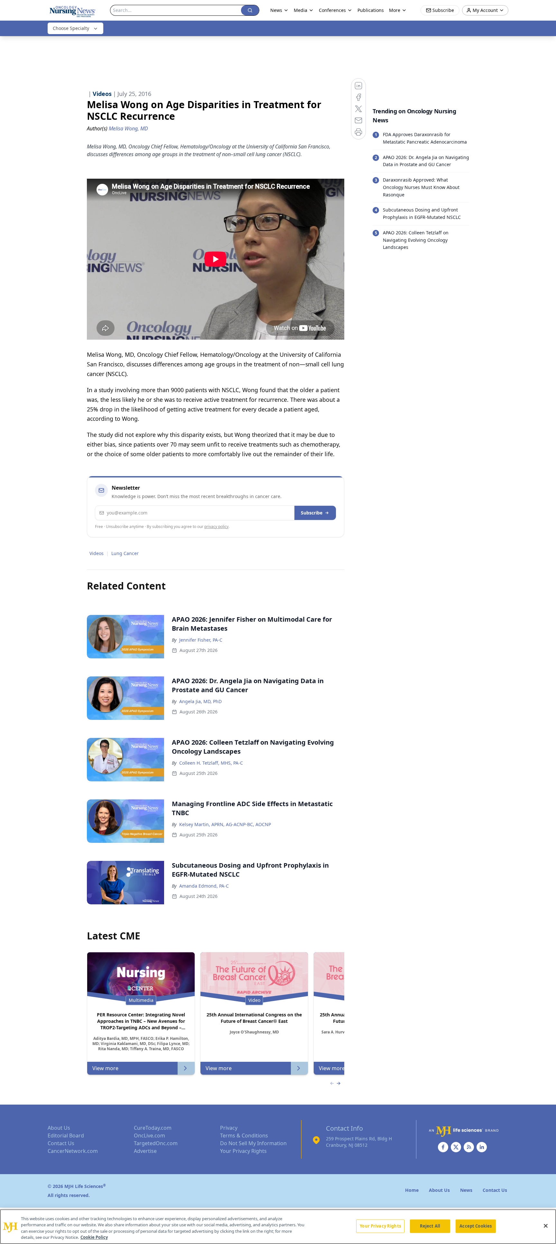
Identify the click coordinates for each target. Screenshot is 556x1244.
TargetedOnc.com (156, 1143)
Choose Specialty (71, 28)
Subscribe (311, 513)
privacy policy (216, 526)
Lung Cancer (125, 553)
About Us (59, 1127)
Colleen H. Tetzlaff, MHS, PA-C (211, 763)
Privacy (228, 1127)
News (276, 10)
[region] (278, 1226)
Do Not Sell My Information (253, 1143)
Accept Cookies (475, 1226)
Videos (96, 553)
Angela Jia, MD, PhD (200, 701)
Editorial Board (66, 1135)
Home (412, 1190)
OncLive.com (149, 1135)
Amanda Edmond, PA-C (204, 886)
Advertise (145, 1150)
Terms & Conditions (244, 1135)
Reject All (430, 1226)
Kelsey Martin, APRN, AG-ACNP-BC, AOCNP (225, 824)
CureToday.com (152, 1127)
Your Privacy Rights (243, 1150)
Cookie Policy (94, 1237)
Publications (370, 10)
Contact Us (61, 1143)
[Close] (546, 1226)
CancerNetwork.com (73, 1150)
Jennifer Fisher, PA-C (200, 640)
